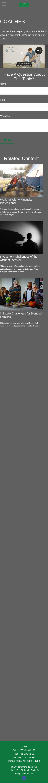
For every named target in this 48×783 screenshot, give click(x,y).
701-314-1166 (27, 750)
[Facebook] (24, 778)
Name (3, 83)
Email (3, 100)
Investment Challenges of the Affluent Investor (18, 258)
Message (5, 116)
